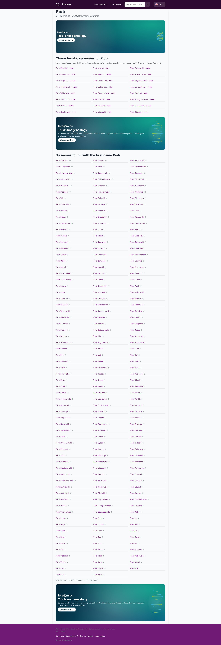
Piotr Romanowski (138, 254)
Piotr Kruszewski (100, 487)
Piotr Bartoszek (99, 480)
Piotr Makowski (136, 248)
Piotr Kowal (135, 562)
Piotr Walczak (99, 99)
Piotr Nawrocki (62, 424)
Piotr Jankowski (137, 217)
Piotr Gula (97, 543)
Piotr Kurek (60, 386)
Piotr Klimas (98, 436)
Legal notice (100, 636)
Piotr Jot (134, 543)
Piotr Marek (98, 361)
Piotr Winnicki (99, 493)
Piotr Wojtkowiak (63, 342)
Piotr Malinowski (100, 87)
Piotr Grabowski (100, 217)
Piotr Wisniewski (100, 367)
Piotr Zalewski (62, 254)
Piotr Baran (98, 349)
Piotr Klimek (135, 380)
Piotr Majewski (62, 242)
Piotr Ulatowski (62, 499)
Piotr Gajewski (99, 105)
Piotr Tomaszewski (101, 93)
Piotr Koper (60, 380)
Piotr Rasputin (99, 74)
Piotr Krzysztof (136, 336)
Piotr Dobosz (61, 336)
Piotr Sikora (135, 229)
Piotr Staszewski (137, 105)
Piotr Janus (98, 386)
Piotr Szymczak (62, 405)
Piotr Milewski (136, 261)
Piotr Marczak (136, 430)
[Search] (147, 4)
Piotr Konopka (99, 298)
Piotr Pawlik (135, 399)
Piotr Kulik (60, 574)
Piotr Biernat (98, 449)
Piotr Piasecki (99, 317)
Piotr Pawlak (61, 236)
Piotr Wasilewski (63, 311)
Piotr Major (60, 524)
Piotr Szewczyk (99, 223)
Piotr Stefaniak (99, 430)
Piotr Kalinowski (137, 292)
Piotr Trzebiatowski (138, 499)
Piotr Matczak (136, 480)
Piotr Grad (134, 568)
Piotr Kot (134, 355)
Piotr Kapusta (136, 411)
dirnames (60, 636)
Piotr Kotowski (136, 455)
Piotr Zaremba (99, 393)
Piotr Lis (133, 518)
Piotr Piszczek (136, 474)
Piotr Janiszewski (100, 462)
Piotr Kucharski (136, 405)
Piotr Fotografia (62, 374)
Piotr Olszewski (62, 248)
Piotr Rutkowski (137, 242)
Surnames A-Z (100, 4)
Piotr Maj (97, 355)
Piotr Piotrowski (137, 68)
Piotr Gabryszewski (101, 512)
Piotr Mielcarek (99, 468)
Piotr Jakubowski (63, 399)
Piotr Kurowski (62, 323)
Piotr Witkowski (62, 93)
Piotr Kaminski (62, 361)
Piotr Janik (60, 292)
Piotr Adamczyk (63, 99)
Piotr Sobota (98, 418)
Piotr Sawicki (135, 298)
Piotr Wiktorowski (63, 512)
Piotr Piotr (97, 167)
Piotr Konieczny (99, 254)
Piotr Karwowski (63, 487)
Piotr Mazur (61, 217)
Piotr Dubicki (61, 105)
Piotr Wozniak (62, 556)
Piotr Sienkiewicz (63, 430)
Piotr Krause (98, 524)
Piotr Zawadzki (99, 261)
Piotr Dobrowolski (101, 330)
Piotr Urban (98, 280)
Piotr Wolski (135, 393)
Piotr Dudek (135, 280)
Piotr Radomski (62, 462)
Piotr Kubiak (98, 236)
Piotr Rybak (98, 380)
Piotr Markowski (100, 399)
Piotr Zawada (136, 418)
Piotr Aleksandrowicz (65, 480)
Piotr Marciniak (136, 236)
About (90, 636)
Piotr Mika (97, 531)
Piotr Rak (134, 524)
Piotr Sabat (98, 549)
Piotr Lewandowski (138, 87)
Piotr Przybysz (62, 80)
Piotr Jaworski (99, 210)
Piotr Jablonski (136, 374)
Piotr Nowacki (99, 411)
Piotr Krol (60, 568)
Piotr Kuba (97, 556)
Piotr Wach (134, 286)
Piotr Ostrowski (136, 204)
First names (116, 4)
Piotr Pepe (97, 518)
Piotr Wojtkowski (100, 499)
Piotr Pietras (98, 323)
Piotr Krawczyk (62, 204)
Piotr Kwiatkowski (63, 223)
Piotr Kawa (134, 537)
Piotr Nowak (98, 68)
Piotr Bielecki (135, 443)
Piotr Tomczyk (62, 411)
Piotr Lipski (60, 436)
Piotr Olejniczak (62, 317)
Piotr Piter (134, 361)
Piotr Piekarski (62, 449)
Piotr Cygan (98, 443)
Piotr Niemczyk (99, 455)
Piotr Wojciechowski (139, 80)
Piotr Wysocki (99, 248)
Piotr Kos (60, 549)
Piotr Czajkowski (63, 112)
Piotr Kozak (61, 543)
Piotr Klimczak (136, 112)
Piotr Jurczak (99, 474)
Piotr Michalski (99, 112)
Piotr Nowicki (61, 210)
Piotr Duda (134, 349)
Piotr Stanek (61, 393)
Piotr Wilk (60, 198)
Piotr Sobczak (99, 292)
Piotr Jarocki (135, 493)
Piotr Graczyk (136, 424)
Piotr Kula (60, 537)
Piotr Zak (97, 537)
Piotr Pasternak (136, 386)
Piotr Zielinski (99, 198)
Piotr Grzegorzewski (139, 99)
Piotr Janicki (98, 267)
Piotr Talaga (61, 562)
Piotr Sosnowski (137, 267)
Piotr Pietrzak (136, 93)
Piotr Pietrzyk (62, 330)
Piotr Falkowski (136, 449)
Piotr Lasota (135, 317)
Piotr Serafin (61, 531)
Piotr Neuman (136, 549)
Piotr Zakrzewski (100, 424)
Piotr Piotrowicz (137, 468)
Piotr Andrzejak (62, 493)
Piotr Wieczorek (137, 198)
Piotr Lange (61, 518)
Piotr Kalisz (135, 330)
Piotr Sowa (135, 367)
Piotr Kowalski (62, 68)
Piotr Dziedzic (136, 311)
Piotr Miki (60, 355)
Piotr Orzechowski (64, 443)
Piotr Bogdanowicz (101, 342)
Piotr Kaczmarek (100, 80)
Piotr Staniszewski (64, 468)
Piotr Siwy (60, 455)
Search (83, 636)
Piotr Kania (134, 210)
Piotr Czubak (135, 487)
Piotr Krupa (98, 229)
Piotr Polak (60, 367)
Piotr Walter (135, 512)
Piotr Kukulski (136, 505)
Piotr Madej (61, 267)
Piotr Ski (133, 531)
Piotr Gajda (60, 261)
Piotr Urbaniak (136, 305)
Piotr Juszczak (136, 462)
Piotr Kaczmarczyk (101, 311)
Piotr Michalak (99, 204)
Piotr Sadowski (99, 242)
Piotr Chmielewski (101, 405)
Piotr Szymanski (100, 286)
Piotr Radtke (98, 374)
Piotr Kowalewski (100, 305)
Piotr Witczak (99, 273)
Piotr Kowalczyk (63, 74)
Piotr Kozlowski (136, 556)
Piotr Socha (61, 286)
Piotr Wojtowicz (63, 418)
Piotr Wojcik (98, 568)
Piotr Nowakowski (138, 74)
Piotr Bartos (98, 574)
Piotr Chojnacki (136, 323)
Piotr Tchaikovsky (63, 87)
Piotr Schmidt (62, 349)
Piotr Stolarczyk (63, 474)
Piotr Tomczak (62, 298)
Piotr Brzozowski (63, 273)
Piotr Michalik (62, 305)
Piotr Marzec (135, 436)
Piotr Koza (97, 562)
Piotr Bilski (97, 336)
